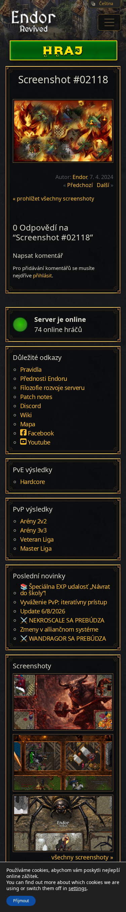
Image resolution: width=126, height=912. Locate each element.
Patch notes (36, 397)
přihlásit (42, 275)
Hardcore (32, 482)
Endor (80, 177)
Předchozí (80, 185)
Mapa (27, 424)
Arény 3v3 (33, 530)
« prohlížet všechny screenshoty (53, 198)
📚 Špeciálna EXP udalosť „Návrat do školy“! (65, 590)
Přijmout (21, 901)
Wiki (26, 415)
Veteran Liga (37, 539)
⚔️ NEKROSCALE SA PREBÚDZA (62, 620)
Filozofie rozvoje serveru (52, 388)
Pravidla (31, 369)
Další (103, 185)
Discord (30, 406)
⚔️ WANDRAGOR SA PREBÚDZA (63, 638)
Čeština (106, 3)
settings (78, 888)
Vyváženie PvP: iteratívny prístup (63, 602)
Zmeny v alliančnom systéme (59, 629)
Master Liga (36, 548)
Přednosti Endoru (43, 378)
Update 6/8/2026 (42, 611)
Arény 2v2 (33, 521)
